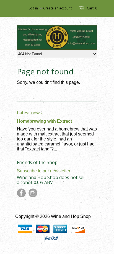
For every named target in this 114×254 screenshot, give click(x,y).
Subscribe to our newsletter (43, 171)
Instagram (32, 192)
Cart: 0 (92, 8)
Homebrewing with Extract (44, 121)
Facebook (21, 192)
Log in (33, 8)
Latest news (29, 113)
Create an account (57, 8)
